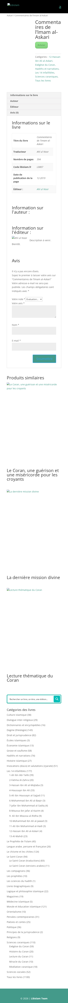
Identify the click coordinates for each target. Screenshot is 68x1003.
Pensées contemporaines (20, 916)
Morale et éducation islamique (24, 906)
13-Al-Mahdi (16, 836)
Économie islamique (18, 745)
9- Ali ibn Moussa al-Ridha (23, 815)
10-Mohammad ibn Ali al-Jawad (26, 821)
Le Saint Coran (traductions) (24, 860)
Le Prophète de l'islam (19, 841)
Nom (15, 324)
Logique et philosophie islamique (25, 891)
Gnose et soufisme (17, 750)
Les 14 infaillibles (44, 72)
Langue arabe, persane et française (26, 846)
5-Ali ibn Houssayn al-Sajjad (24, 795)
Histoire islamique (17, 760)
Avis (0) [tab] (14, 112)
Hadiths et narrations (47, 68)
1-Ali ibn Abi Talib (19, 775)
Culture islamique (17, 714)
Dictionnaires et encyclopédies (24, 725)
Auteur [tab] (14, 101)
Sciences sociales (16, 971)
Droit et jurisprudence (19, 735)
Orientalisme (14, 911)
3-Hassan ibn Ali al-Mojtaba (24, 785)
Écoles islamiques (16, 740)
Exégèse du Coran (45, 64)
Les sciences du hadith (19, 881)
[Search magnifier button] (57, 699)
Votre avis (18, 303)
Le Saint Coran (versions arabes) (27, 865)
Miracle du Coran (18, 961)
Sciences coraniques (46, 76)
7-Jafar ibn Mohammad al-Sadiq (27, 805)
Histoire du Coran (19, 951)
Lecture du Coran (18, 956)
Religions (12, 937)
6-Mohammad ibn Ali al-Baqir (25, 800)
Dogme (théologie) (17, 730)
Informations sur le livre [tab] (24, 95)
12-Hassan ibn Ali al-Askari (24, 831)
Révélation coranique (21, 966)
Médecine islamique (18, 901)
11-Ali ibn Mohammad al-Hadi (25, 826)
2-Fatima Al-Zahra (19, 780)
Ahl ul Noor (43, 189)
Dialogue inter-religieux (20, 720)
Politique (12, 927)
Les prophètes (14, 876)
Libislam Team (39, 998)
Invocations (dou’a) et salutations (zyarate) (30, 765)
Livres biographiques (18, 886)
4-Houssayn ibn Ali (19, 790)
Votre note (18, 299)
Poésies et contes (16, 922)
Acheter (41, 45)
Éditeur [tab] (14, 106)
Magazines (13, 896)
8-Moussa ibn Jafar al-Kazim (24, 810)
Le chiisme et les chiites (20, 851)
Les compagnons (16, 870)
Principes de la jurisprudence (23, 932)
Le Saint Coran (15, 856)
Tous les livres (43, 80)
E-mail (16, 340)
